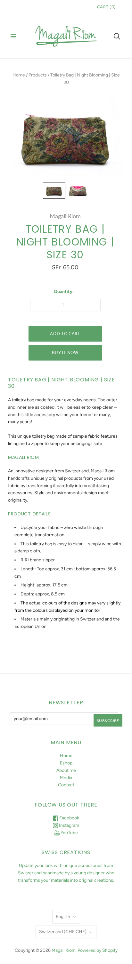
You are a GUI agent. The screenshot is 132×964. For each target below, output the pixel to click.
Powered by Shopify (98, 950)
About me (66, 770)
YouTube (69, 832)
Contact (66, 785)
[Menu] (13, 36)
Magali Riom (65, 215)
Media (66, 778)
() (106, 6)
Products (38, 75)
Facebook (68, 818)
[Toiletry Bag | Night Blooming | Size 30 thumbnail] (54, 191)
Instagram (68, 825)
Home (18, 75)
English (63, 916)
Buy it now (65, 352)
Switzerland (63, 931)
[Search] (116, 36)
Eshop (66, 763)
